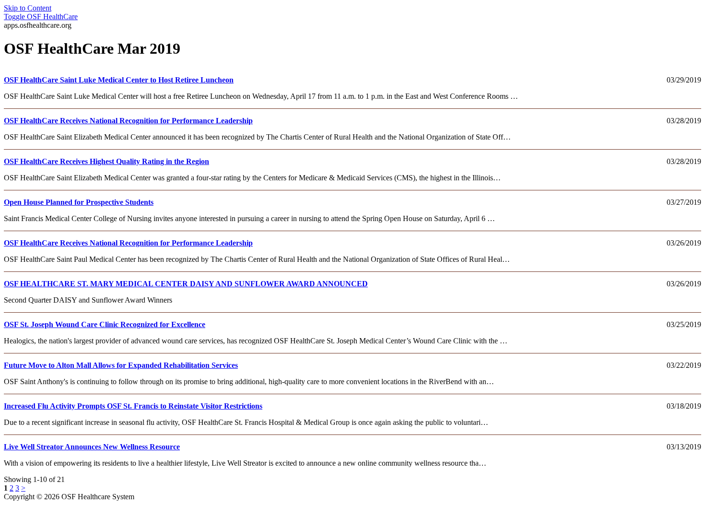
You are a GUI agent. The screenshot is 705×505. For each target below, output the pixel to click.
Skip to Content (27, 8)
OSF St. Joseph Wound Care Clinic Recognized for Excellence (104, 324)
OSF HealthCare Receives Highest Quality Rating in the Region (106, 161)
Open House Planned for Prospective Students (78, 202)
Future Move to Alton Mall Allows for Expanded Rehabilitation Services (121, 365)
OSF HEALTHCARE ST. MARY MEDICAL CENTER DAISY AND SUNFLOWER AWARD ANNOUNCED (186, 284)
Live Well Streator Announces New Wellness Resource (92, 447)
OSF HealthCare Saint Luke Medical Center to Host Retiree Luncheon (119, 80)
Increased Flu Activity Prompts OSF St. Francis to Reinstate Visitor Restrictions (133, 406)
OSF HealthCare (41, 16)
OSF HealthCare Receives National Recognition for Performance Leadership (128, 121)
